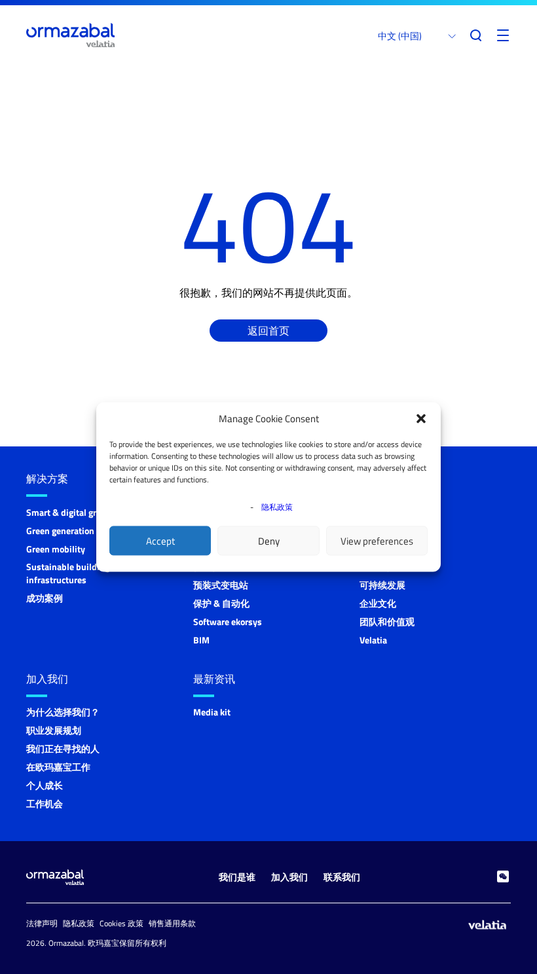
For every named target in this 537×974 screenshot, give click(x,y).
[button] (421, 418)
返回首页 (268, 330)
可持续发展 (382, 585)
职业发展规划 (53, 730)
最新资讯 (214, 679)
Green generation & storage (80, 530)
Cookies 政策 (121, 923)
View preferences (377, 540)
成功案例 (44, 598)
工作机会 (44, 803)
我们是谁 (237, 877)
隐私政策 (277, 507)
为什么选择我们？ (63, 712)
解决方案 (47, 478)
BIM (201, 640)
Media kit (212, 712)
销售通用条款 (172, 923)
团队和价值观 (387, 621)
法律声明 (42, 923)
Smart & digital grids (67, 512)
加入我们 (47, 679)
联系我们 (342, 877)
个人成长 (44, 785)
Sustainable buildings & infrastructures (74, 573)
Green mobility (55, 549)
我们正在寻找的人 (63, 748)
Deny (269, 540)
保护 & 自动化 (221, 603)
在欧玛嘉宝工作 (58, 767)
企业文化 (378, 603)
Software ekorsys (227, 621)
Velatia (373, 640)
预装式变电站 (220, 585)
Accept (160, 540)
